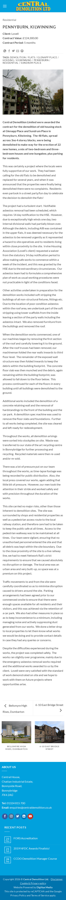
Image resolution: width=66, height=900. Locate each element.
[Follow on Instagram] (11, 816)
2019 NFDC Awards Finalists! (32, 848)
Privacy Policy (18, 895)
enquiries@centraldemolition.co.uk (31, 807)
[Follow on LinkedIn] (24, 816)
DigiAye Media (44, 887)
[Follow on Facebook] (5, 816)
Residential (9, 19)
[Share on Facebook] (9, 51)
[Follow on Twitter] (18, 816)
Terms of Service (40, 895)
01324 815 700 (16, 803)
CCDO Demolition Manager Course (35, 858)
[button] (5, 6)
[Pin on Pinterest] (22, 51)
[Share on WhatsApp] (4, 51)
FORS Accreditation (26, 838)
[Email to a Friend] (17, 51)
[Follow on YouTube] (30, 816)
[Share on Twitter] (13, 51)
